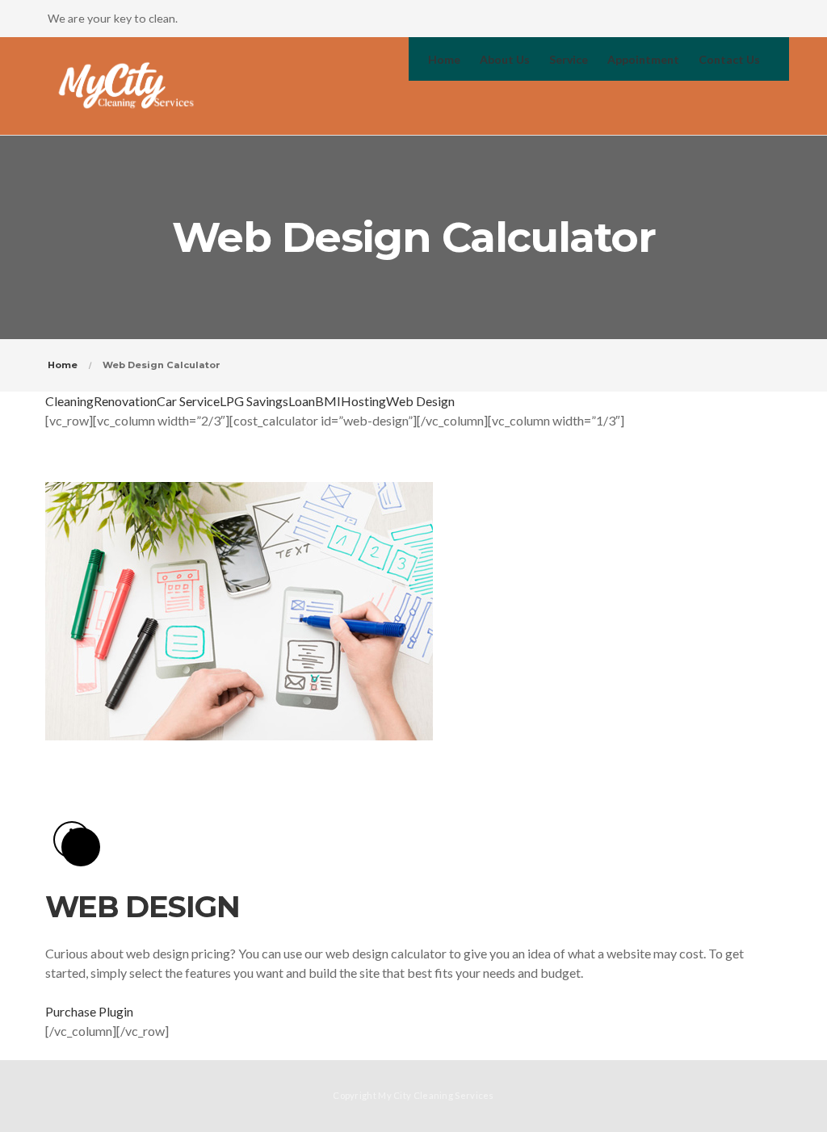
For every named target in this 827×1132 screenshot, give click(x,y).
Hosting (363, 401)
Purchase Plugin (89, 1011)
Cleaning (69, 401)
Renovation (125, 401)
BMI (328, 401)
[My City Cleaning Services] (126, 86)
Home (63, 365)
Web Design (420, 401)
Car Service (188, 401)
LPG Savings (254, 401)
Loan (301, 401)
